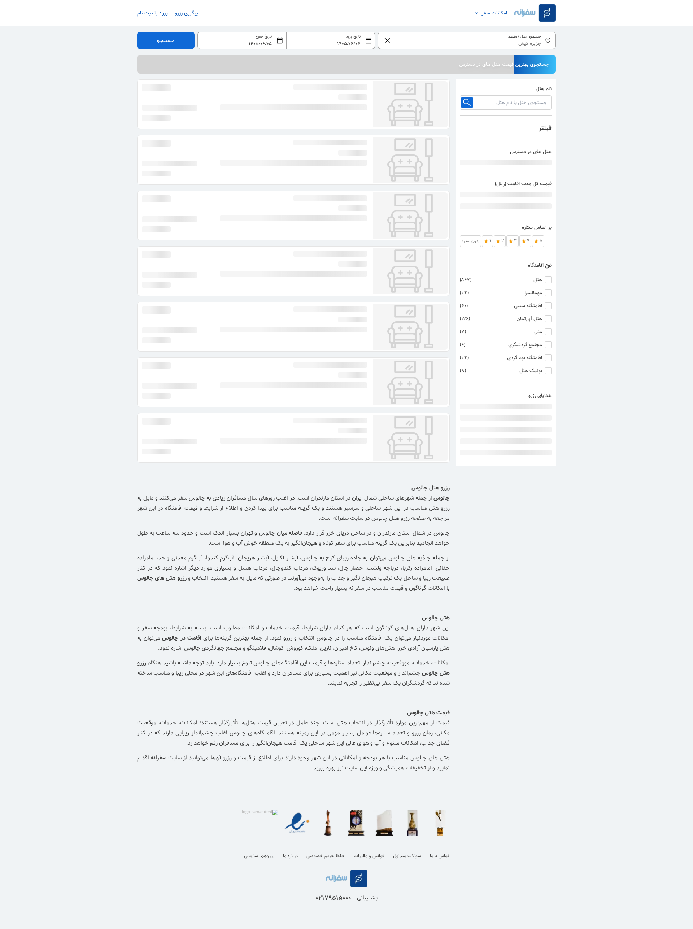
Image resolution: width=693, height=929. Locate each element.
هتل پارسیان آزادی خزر (424, 648)
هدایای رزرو (540, 396)
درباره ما (290, 856)
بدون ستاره (470, 241)
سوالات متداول (407, 856)
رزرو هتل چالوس (390, 518)
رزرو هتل (439, 508)
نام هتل (544, 89)
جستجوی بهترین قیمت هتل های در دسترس (504, 64)
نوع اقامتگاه (540, 265)
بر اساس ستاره (537, 227)
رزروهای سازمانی (259, 856)
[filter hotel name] (467, 102)
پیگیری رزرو (186, 13)
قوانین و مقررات (369, 856)
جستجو (166, 40)
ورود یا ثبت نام (152, 13)
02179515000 (333, 898)
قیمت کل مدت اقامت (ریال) (523, 184)
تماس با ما (439, 856)
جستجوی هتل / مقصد (524, 36)
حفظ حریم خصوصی (325, 856)
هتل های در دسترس (531, 152)
